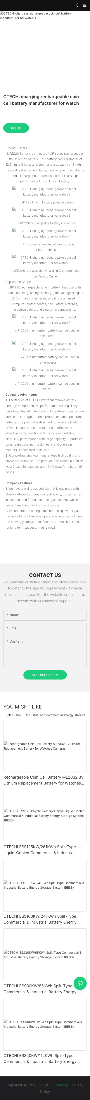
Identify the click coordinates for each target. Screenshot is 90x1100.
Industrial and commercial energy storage (55, 715)
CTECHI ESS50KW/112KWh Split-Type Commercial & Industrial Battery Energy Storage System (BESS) (39, 1058)
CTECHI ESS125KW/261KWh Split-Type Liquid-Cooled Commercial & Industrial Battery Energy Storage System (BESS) (39, 850)
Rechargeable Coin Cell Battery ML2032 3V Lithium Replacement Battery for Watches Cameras (43, 780)
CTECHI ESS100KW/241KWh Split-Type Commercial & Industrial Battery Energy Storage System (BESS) (39, 919)
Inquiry (16, 128)
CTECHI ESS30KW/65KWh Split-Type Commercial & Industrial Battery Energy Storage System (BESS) (39, 989)
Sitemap (61, 1085)
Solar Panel (13, 715)
